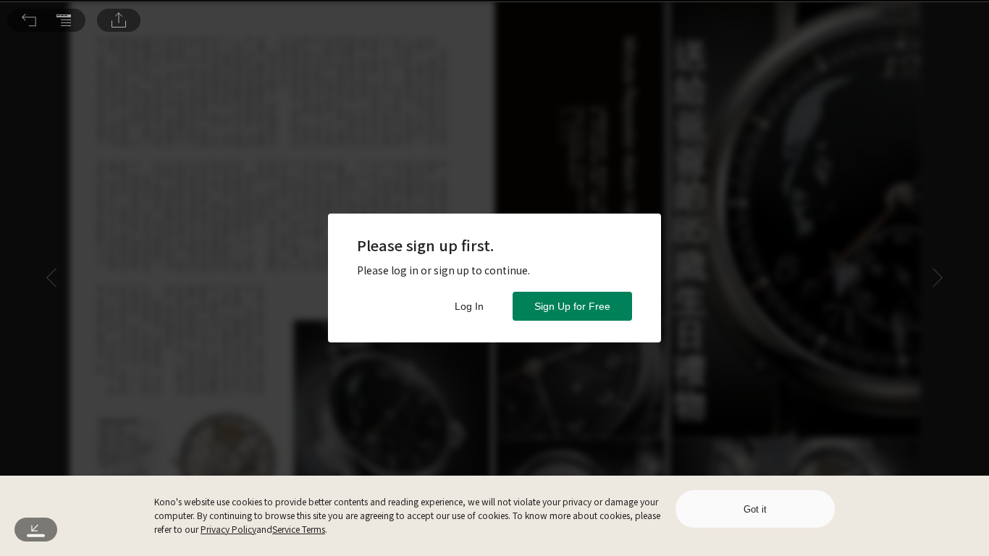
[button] (29, 20)
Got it (755, 509)
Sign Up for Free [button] (572, 306)
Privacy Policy (228, 529)
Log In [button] (469, 306)
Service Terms (298, 529)
